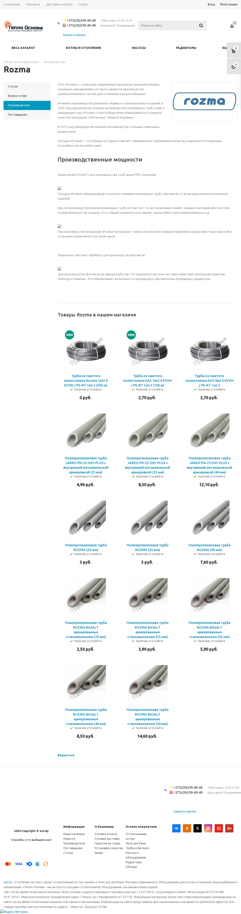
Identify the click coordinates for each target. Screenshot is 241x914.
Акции (99, 852)
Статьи (68, 852)
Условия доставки (107, 838)
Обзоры (131, 866)
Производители (74, 843)
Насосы (139, 47)
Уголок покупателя (141, 826)
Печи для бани (136, 843)
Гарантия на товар (107, 843)
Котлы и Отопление (83, 47)
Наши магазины (74, 833)
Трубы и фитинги (137, 848)
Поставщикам (72, 848)
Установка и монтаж (109, 848)
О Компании (104, 826)
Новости (69, 838)
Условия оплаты (106, 833)
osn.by (8, 882)
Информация (73, 826)
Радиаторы (186, 47)
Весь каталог (23, 47)
